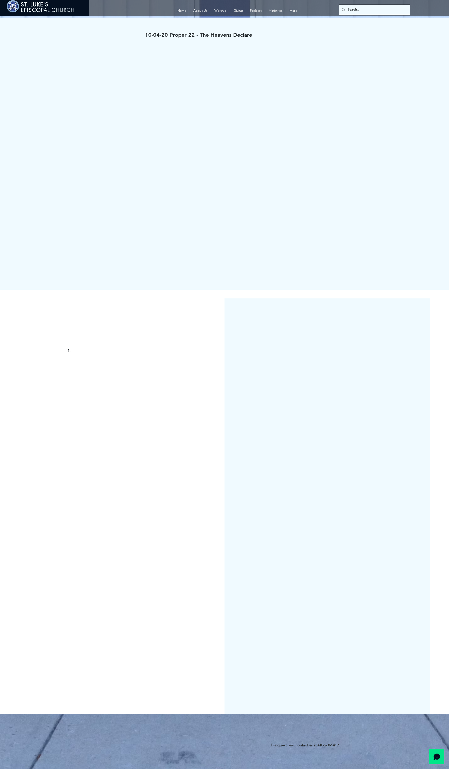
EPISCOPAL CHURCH (48, 10)
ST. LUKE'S (36, 4)
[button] (275, 10)
